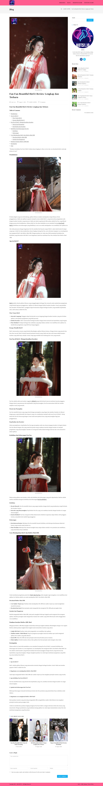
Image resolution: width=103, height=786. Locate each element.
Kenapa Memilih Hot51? (19, 120)
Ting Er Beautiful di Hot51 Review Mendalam (58, 743)
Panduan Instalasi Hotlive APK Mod (20, 141)
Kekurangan (16, 133)
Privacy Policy (91, 784)
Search (73, 17)
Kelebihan (15, 131)
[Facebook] (81, 59)
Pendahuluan (14, 113)
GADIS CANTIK (33, 102)
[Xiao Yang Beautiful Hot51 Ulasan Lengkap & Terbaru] (74, 97)
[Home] (61, 9)
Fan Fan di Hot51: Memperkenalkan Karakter (22, 122)
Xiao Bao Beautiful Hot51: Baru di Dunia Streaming (19, 743)
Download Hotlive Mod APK (20, 137)
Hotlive (86, 53)
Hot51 (79, 52)
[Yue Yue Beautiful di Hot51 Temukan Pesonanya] (74, 76)
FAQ (12, 146)
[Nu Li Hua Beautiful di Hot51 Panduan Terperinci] (74, 104)
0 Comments (42, 102)
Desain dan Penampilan (18, 124)
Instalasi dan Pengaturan (19, 139)
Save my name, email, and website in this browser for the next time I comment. (31, 772)
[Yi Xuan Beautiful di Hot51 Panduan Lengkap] (74, 90)
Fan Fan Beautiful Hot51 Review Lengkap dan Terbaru (83, 9)
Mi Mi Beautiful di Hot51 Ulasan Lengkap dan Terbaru (38, 743)
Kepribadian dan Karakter (19, 126)
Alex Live (13, 102)
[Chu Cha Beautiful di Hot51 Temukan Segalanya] (74, 83)
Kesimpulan (14, 143)
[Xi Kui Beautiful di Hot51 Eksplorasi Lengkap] (74, 69)
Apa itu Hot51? (14, 116)
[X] (84, 59)
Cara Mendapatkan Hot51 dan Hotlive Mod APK (23, 135)
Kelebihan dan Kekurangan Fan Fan (20, 128)
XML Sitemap (84, 784)
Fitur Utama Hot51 (17, 118)
